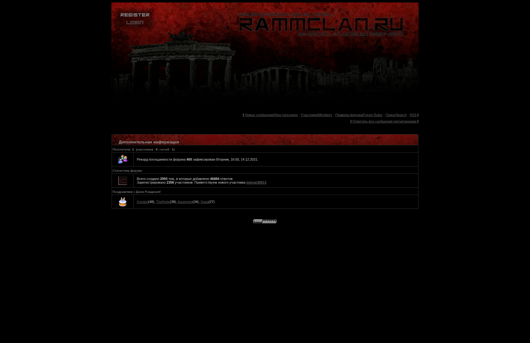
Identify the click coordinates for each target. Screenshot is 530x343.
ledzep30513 (256, 182)
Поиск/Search (396, 115)
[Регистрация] (134, 17)
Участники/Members (316, 115)
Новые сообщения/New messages (271, 115)
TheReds (163, 202)
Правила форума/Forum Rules (358, 115)
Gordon (142, 202)
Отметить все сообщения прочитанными (384, 121)
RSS (413, 115)
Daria (205, 202)
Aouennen (185, 202)
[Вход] (134, 29)
